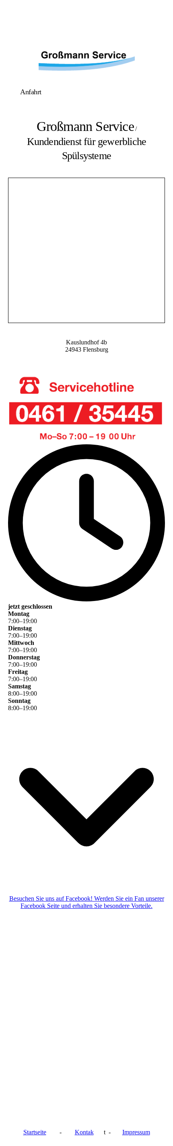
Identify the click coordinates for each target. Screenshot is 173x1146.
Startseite (34, 1132)
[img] (86, 57)
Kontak (84, 1132)
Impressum (136, 1132)
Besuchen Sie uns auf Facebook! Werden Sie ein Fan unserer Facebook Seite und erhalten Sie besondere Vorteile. (86, 902)
